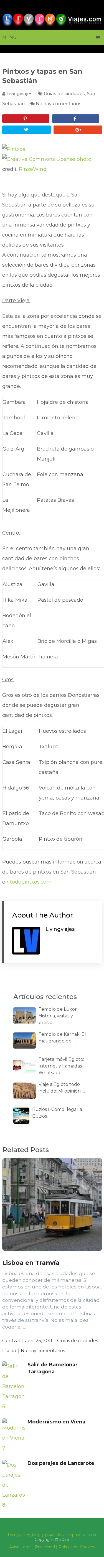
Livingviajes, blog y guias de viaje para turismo (52, 1534)
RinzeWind (33, 169)
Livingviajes (19, 93)
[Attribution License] (38, 159)
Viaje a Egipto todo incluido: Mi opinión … (62, 1088)
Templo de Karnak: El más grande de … (62, 1038)
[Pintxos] (13, 149)
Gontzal (11, 1340)
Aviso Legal (20, 1546)
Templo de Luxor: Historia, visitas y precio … (58, 1016)
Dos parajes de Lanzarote (60, 1463)
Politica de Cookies (77, 1546)
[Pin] (25, 118)
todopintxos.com (31, 882)
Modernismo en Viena (56, 1422)
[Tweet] (26, 130)
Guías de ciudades (64, 93)
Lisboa (9, 1350)
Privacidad (45, 1546)
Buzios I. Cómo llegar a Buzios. (57, 1113)
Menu (9, 37)
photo (84, 159)
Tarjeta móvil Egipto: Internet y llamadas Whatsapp (61, 1066)
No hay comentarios (59, 103)
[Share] (75, 118)
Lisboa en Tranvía (31, 1262)
